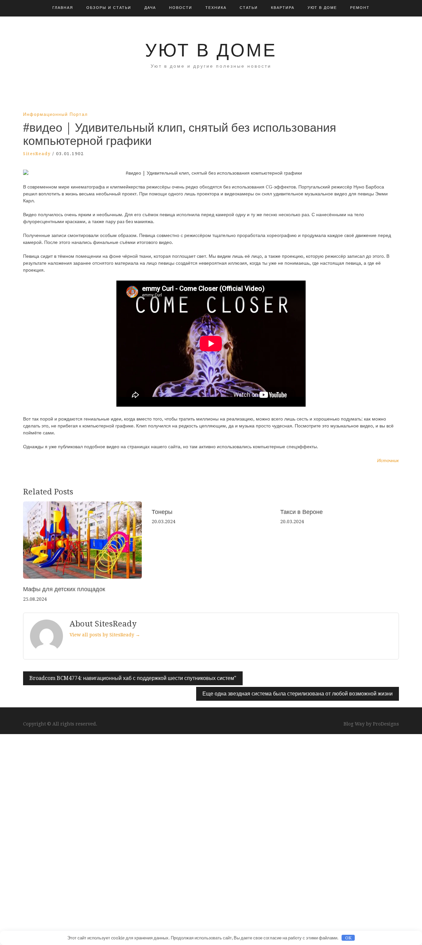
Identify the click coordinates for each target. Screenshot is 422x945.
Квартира (282, 8)
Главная (62, 8)
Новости (180, 8)
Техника (215, 8)
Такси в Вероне (301, 511)
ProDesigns (386, 723)
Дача (150, 8)
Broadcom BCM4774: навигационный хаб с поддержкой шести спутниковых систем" (132, 678)
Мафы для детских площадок (64, 589)
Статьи (249, 8)
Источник (388, 460)
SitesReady (37, 153)
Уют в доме (322, 8)
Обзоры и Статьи (108, 8)
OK (348, 937)
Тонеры (162, 511)
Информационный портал (55, 114)
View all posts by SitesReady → (105, 634)
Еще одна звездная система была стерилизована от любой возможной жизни (297, 694)
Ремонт (360, 8)
